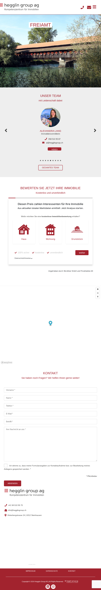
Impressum (30, 571)
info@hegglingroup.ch (17, 510)
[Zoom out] (98, 293)
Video (54, 149)
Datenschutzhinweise (23, 258)
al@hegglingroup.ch (54, 143)
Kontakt (71, 571)
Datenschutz (52, 571)
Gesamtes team (50, 167)
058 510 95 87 (54, 139)
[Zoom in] (98, 289)
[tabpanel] (50, 127)
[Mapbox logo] (6, 362)
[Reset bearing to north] (98, 297)
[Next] (95, 130)
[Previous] (6, 130)
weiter (82, 252)
